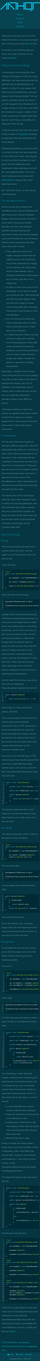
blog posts (23, 134)
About (20, 14)
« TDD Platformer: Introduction (15, 1342)
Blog (20, 22)
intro (31, 44)
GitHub (13, 58)
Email (12, 1354)
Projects (20, 18)
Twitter (20, 1354)
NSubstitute (7, 180)
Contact (20, 26)
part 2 (13, 1331)
